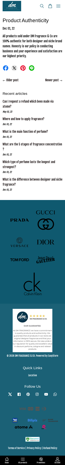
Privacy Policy (34, 448)
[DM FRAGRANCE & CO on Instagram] (37, 395)
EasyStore (53, 355)
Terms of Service (16, 448)
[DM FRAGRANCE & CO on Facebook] (19, 395)
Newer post (52, 80)
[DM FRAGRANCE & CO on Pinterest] (28, 395)
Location (32, 375)
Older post (12, 80)
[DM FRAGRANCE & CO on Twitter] (10, 395)
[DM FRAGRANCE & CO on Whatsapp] (55, 395)
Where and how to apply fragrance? (23, 119)
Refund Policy (50, 448)
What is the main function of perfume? (25, 131)
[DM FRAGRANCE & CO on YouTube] (46, 395)
